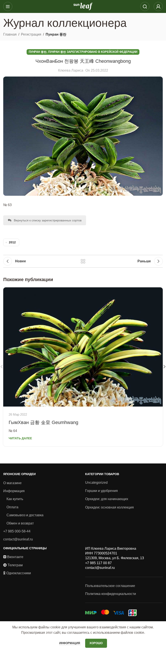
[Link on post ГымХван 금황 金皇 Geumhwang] (83, 347)
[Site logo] (83, 6)
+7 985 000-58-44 (16, 531)
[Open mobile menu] (7, 6)
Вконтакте (15, 557)
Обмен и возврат (20, 523)
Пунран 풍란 (56, 34)
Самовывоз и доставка (24, 515)
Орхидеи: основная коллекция (109, 507)
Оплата (12, 507)
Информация (14, 491)
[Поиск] (145, 6)
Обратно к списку (83, 261)
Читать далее (20, 438)
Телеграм (15, 565)
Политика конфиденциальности (110, 594)
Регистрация (31, 34)
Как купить (14, 499)
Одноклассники (18, 573)
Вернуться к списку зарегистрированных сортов (47, 220)
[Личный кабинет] (158, 6)
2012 (12, 242)
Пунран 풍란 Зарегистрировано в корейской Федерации (92, 51)
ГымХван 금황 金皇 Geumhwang (43, 422)
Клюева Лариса (70, 70)
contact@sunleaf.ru (18, 539)
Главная (10, 34)
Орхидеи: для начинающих (106, 499)
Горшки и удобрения (101, 491)
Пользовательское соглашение (110, 586)
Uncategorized (96, 482)
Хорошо (96, 643)
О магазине (12, 483)
